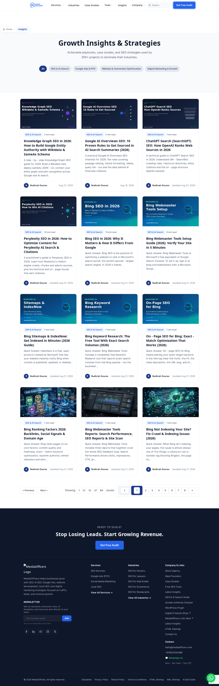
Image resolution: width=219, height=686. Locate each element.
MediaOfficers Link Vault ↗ (179, 618)
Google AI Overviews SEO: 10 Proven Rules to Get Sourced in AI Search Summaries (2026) (109, 145)
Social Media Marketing (103, 581)
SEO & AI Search (60, 68)
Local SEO (96, 586)
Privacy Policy (101, 679)
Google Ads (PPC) (100, 576)
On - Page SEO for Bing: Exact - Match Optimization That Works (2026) (170, 340)
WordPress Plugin (174, 607)
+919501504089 (173, 652)
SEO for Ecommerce (138, 586)
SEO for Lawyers (137, 576)
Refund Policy (118, 679)
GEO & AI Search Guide (177, 597)
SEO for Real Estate (138, 581)
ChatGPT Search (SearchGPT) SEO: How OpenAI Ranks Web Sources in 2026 (169, 145)
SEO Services (98, 571)
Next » (44, 490)
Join (67, 618)
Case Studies (92, 5)
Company (137, 5)
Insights (122, 5)
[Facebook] (26, 631)
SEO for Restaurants (138, 592)
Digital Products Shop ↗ (178, 613)
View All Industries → (139, 598)
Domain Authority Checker (179, 602)
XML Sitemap (173, 679)
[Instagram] (48, 631)
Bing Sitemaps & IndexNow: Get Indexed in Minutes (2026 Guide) (47, 340)
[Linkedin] (33, 631)
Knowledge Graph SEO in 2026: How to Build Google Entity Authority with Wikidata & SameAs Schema (48, 147)
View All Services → (102, 592)
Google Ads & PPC (85, 68)
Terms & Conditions (137, 679)
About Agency (172, 571)
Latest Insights (173, 592)
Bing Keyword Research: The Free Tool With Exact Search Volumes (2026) (107, 340)
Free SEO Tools (173, 586)
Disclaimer (87, 679)
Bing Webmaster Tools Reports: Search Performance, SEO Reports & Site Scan (109, 433)
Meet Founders (173, 576)
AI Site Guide (189, 679)
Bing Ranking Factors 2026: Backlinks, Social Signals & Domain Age (45, 433)
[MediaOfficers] (36, 5)
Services (56, 5)
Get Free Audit (184, 5)
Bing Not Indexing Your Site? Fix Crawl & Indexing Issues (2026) (168, 433)
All (43, 68)
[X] (55, 631)
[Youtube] (40, 631)
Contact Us (171, 634)
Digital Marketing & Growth (162, 68)
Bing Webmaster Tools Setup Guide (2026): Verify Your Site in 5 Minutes (169, 243)
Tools (107, 5)
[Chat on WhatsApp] (210, 677)
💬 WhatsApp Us (174, 657)
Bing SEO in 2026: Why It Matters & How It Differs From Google (109, 243)
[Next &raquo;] (192, 490)
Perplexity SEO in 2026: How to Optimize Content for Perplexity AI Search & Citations (48, 245)
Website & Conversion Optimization (121, 68)
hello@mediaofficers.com (178, 647)
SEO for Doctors (136, 571)
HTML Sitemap (173, 629)
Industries (73, 5)
